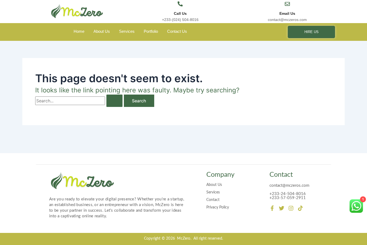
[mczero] (77, 11)
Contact (213, 200)
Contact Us (177, 31)
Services (127, 31)
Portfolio (151, 31)
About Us (101, 31)
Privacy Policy (217, 207)
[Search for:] (79, 100)
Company (220, 174)
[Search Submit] (114, 101)
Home (79, 31)
